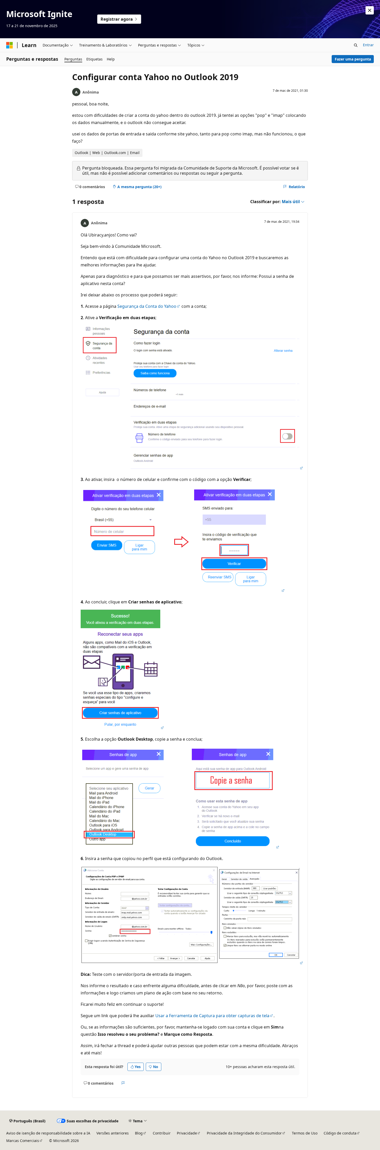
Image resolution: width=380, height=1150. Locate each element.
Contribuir (162, 1133)
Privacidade (187, 1133)
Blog (139, 1133)
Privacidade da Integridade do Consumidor (244, 1133)
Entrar (368, 44)
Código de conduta (340, 1133)
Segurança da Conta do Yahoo (146, 306)
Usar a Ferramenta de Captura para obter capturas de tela (212, 1015)
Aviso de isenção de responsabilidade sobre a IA (48, 1133)
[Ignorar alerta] (370, 10)
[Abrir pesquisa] (356, 45)
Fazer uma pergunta (353, 59)
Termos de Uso (304, 1133)
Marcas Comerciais (22, 1140)
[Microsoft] (9, 45)
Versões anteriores (112, 1133)
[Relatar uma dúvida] (123, 1083)
